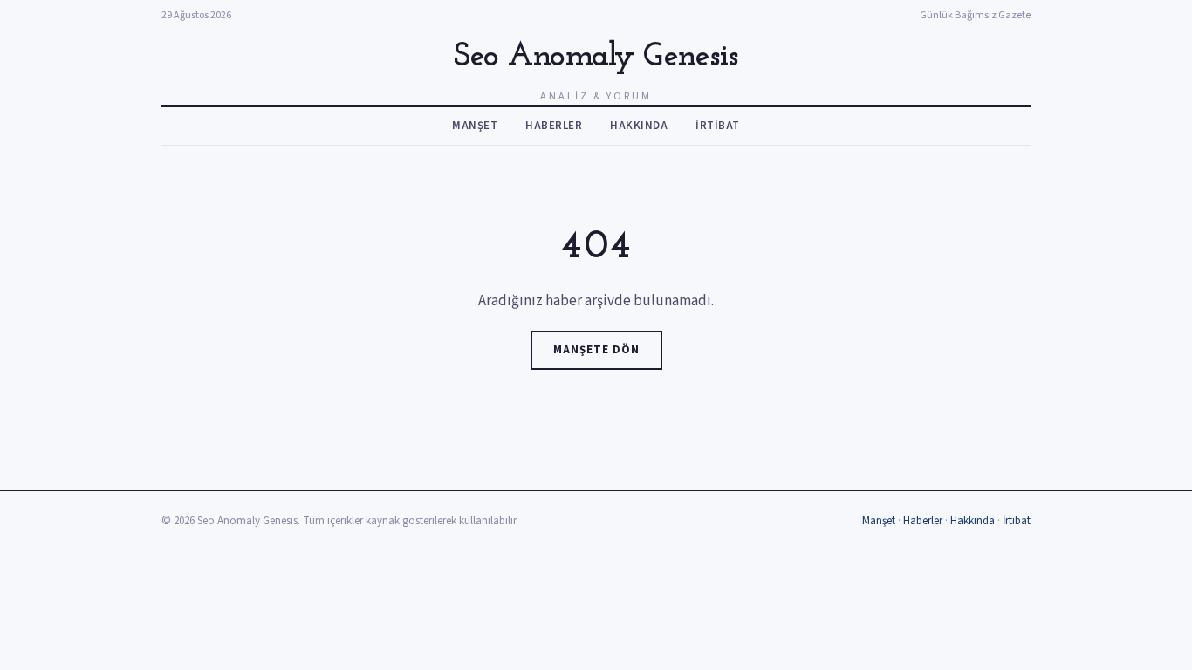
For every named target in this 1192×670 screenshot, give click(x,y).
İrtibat (717, 125)
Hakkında (639, 125)
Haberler (553, 125)
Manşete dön (596, 350)
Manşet (474, 125)
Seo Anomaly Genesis (596, 57)
